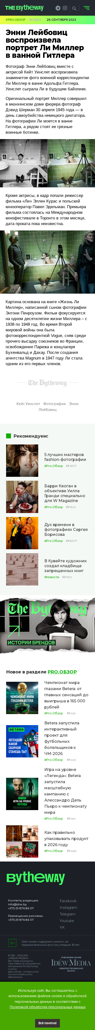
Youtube (67, 921)
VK (62, 927)
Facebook (68, 901)
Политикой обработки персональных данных (48, 1007)
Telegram (68, 914)
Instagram (68, 907)
